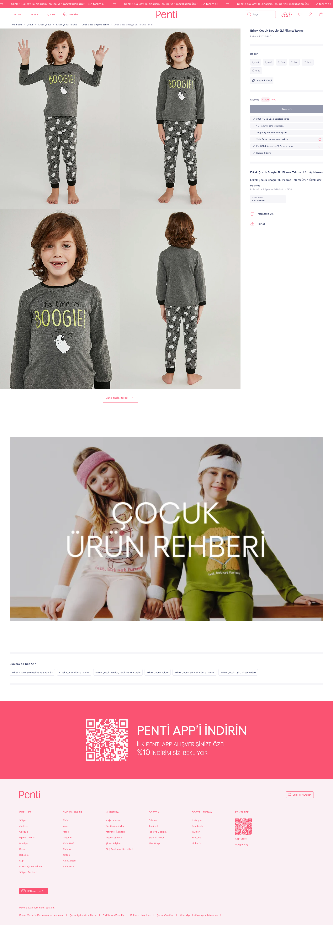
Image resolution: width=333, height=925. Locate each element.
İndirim (73, 14)
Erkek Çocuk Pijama (66, 24)
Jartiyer (23, 826)
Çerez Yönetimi (165, 915)
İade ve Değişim (157, 831)
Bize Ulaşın (155, 843)
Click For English (302, 794)
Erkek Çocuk (44, 24)
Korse (22, 849)
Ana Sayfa (17, 24)
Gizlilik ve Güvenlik (113, 915)
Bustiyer (23, 843)
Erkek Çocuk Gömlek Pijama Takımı (194, 672)
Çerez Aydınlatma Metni (83, 915)
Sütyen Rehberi (27, 872)
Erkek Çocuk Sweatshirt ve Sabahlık (32, 672)
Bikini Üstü (68, 843)
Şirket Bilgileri (113, 843)
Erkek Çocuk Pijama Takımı (95, 24)
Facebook (197, 826)
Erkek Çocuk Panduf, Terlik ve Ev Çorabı (117, 672)
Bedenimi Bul (264, 80)
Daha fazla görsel (116, 397)
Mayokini (67, 837)
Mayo (65, 826)
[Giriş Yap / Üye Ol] (310, 14)
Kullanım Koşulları (140, 915)
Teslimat (153, 826)
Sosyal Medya (202, 812)
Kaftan (66, 855)
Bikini (65, 820)
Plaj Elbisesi (69, 860)
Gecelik (23, 831)
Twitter (196, 831)
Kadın (17, 14)
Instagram (197, 820)
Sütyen (23, 820)
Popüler (25, 812)
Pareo (65, 831)
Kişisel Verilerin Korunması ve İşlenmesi (41, 915)
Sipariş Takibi (156, 837)
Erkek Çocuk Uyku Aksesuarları (238, 672)
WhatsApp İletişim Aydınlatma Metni (200, 915)
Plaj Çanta (68, 866)
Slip (21, 860)
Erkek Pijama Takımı (30, 866)
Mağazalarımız (113, 820)
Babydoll (24, 855)
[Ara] (249, 14)
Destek (154, 812)
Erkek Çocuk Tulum (157, 672)
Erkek (34, 14)
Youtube (196, 837)
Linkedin (196, 843)
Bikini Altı (67, 849)
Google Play (241, 844)
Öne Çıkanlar (72, 812)
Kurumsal (113, 812)
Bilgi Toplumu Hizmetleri (119, 849)
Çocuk (51, 14)
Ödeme (153, 820)
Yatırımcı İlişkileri (115, 831)
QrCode (243, 826)
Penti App (242, 812)
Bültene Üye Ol (35, 891)
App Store (241, 838)
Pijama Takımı (26, 837)
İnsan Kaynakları (115, 837)
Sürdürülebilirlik (115, 826)
